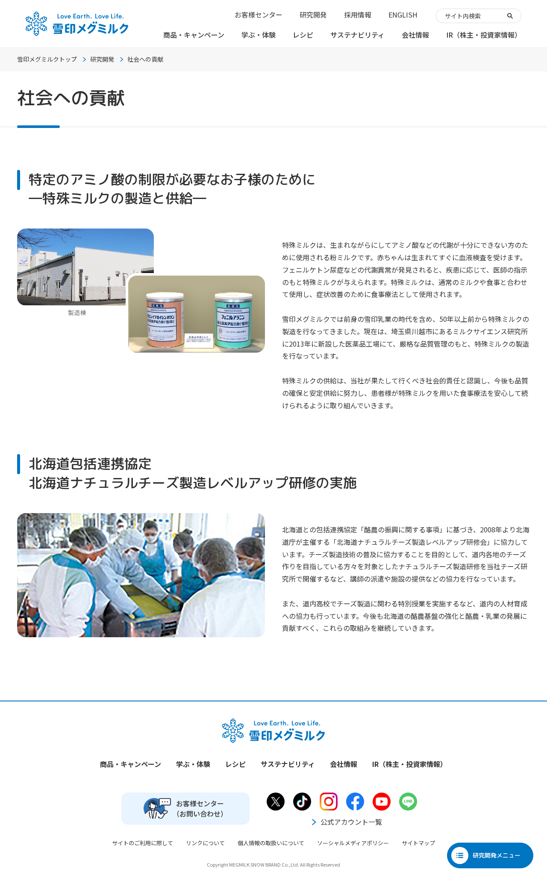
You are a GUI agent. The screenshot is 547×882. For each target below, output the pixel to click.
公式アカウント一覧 (351, 822)
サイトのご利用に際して (142, 843)
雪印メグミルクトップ (47, 59)
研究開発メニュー (497, 855)
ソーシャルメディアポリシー (353, 843)
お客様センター (258, 14)
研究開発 (313, 14)
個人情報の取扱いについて (271, 843)
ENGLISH (403, 14)
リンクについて (205, 843)
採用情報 (357, 14)
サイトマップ (418, 843)
